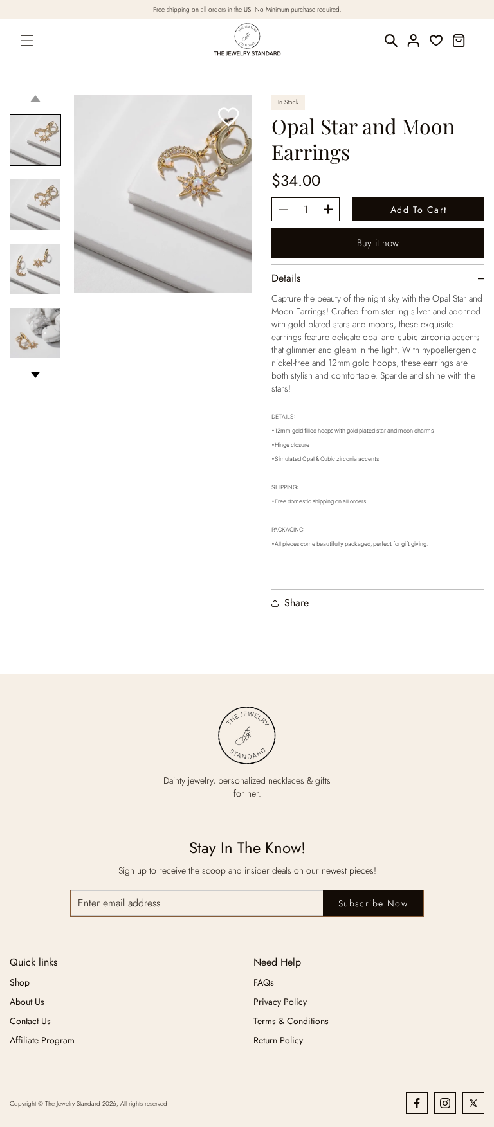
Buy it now (378, 243)
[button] (28, 40)
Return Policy (278, 1040)
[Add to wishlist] (228, 118)
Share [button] (296, 603)
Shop (20, 982)
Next (35, 375)
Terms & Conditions (291, 1020)
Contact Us (30, 1020)
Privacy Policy (280, 1001)
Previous (35, 98)
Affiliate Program (42, 1040)
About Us (27, 1001)
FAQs (263, 982)
